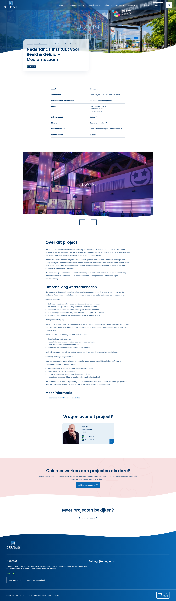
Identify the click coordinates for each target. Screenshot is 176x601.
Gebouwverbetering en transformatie (105, 129)
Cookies (29, 595)
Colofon (56, 595)
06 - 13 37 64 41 (89, 439)
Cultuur (92, 117)
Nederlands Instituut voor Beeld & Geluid (64, 398)
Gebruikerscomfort (97, 123)
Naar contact (13, 580)
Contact (158, 5)
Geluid (92, 134)
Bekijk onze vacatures (89, 485)
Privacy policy (20, 595)
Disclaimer (10, 595)
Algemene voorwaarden (42, 595)
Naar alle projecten (87, 518)
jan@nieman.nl (89, 436)
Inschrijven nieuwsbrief (36, 580)
